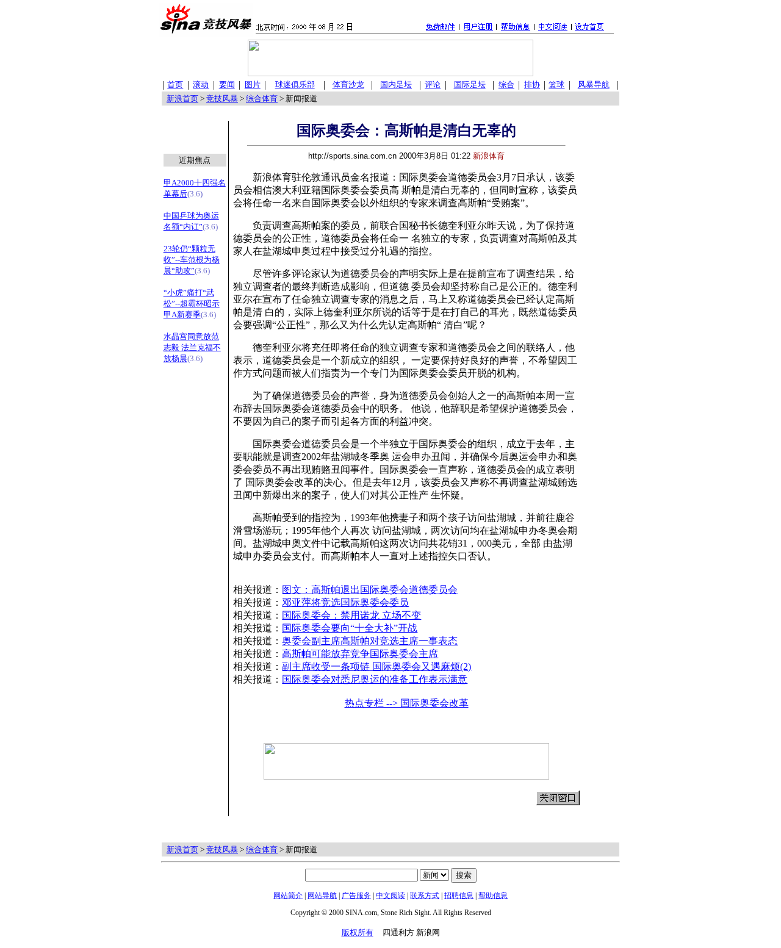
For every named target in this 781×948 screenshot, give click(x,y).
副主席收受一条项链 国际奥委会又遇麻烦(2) (376, 666)
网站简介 (288, 895)
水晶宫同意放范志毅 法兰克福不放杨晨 (192, 347)
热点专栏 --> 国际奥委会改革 (407, 703)
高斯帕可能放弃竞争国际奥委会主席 (360, 653)
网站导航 (322, 895)
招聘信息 (458, 895)
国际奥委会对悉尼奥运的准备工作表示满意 (374, 679)
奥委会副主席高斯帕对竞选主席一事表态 (370, 641)
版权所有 (357, 932)
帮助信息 (493, 895)
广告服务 (356, 895)
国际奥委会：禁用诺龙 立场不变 (351, 615)
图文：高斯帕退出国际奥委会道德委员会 (370, 589)
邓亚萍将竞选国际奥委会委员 (345, 602)
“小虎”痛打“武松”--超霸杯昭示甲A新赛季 (192, 303)
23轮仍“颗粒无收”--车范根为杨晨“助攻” (192, 259)
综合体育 (262, 98)
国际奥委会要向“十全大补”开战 (349, 628)
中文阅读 (390, 895)
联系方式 (424, 895)
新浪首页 (182, 98)
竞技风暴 (222, 98)
